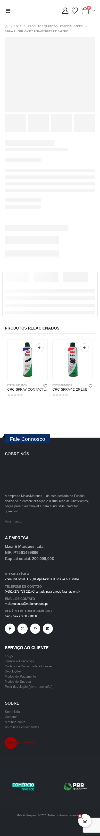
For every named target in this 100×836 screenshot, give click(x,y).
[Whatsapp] (35, 629)
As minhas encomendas (22, 727)
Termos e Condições (19, 661)
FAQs (9, 656)
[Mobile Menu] (8, 10)
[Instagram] (22, 629)
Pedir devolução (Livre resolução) (28, 687)
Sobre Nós (12, 712)
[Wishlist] (74, 11)
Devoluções (13, 671)
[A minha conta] (65, 11)
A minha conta (15, 722)
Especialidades (17, 385)
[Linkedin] (48, 629)
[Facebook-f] (10, 629)
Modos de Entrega (18, 681)
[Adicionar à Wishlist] (45, 385)
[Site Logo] (24, 10)
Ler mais (39, 347)
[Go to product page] (27, 360)
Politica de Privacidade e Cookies (29, 666)
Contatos (11, 717)
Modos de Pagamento (20, 676)
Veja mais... (13, 521)
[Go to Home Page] (6, 26)
